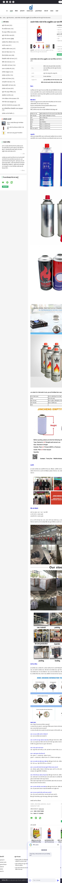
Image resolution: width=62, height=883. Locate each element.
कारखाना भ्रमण (30, 11)
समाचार (51, 11)
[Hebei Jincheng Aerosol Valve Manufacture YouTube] (10, 2)
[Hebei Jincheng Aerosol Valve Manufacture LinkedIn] (7, 2)
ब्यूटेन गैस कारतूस (43, 796)
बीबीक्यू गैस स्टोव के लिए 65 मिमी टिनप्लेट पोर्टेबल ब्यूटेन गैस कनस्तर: (36, 841)
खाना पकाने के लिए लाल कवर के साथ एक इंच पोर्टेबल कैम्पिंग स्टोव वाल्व (25, 868)
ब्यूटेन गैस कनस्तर (10, 17)
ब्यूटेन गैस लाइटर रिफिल (7, 92)
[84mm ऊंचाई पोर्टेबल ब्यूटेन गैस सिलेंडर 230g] (3, 123)
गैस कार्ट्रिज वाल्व (6, 28)
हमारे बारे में (22, 11)
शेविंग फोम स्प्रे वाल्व (6, 62)
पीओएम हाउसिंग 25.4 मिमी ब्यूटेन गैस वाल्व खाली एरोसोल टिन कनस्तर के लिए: (24, 860)
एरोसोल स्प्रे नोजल (6, 78)
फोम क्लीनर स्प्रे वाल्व (7, 65)
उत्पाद (4, 17)
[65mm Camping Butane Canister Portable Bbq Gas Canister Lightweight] (39, 34)
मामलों (57, 11)
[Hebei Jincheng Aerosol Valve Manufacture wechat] (13, 182)
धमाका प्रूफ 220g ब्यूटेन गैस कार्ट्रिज (14, 132)
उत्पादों (11, 11)
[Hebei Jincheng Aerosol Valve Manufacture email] (4, 182)
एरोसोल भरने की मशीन (7, 113)
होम (0, 17)
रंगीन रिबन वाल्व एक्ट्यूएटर (8, 102)
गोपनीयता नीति (5, 880)
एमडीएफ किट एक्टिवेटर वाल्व (8, 42)
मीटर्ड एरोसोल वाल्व (6, 55)
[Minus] (58, 845)
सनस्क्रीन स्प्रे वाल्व (7, 82)
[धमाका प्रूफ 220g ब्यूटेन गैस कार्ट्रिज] (3, 133)
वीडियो (16, 11)
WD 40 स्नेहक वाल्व (7, 52)
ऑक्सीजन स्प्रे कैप (6, 95)
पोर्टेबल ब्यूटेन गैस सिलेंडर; (53, 796)
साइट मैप (2, 871)
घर (7, 11)
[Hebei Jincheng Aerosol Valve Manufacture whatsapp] (8, 182)
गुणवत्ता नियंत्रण (38, 11)
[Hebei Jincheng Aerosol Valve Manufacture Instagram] (13, 2)
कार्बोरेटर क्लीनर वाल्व (7, 48)
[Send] (58, 880)
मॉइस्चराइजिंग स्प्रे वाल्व (7, 85)
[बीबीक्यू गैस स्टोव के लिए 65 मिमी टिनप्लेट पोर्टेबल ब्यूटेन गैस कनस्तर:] (36, 833)
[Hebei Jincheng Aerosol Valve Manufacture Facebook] (3, 2)
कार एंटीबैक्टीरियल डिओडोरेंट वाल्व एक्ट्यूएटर (12, 108)
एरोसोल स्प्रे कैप (6, 75)
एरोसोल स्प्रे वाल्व (6, 88)
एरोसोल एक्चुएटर (6, 72)
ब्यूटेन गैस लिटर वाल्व (7, 35)
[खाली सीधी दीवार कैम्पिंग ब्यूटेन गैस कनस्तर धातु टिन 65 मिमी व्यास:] (49, 833)
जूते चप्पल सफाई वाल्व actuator (9, 105)
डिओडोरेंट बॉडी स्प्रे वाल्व (8, 58)
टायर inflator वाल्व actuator (9, 98)
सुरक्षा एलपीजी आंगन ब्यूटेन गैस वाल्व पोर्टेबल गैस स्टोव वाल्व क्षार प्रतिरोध (25, 864)
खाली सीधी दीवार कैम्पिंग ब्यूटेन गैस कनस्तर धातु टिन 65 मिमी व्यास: (49, 841)
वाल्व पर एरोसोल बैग (6, 68)
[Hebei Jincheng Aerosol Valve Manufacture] (31, 7)
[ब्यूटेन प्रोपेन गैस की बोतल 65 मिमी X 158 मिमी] (3, 128)
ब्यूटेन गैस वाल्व (5, 25)
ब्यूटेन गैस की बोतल (36, 796)
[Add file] (30, 880)
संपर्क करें (46, 11)
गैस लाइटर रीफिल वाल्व (7, 32)
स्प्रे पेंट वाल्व (5, 45)
